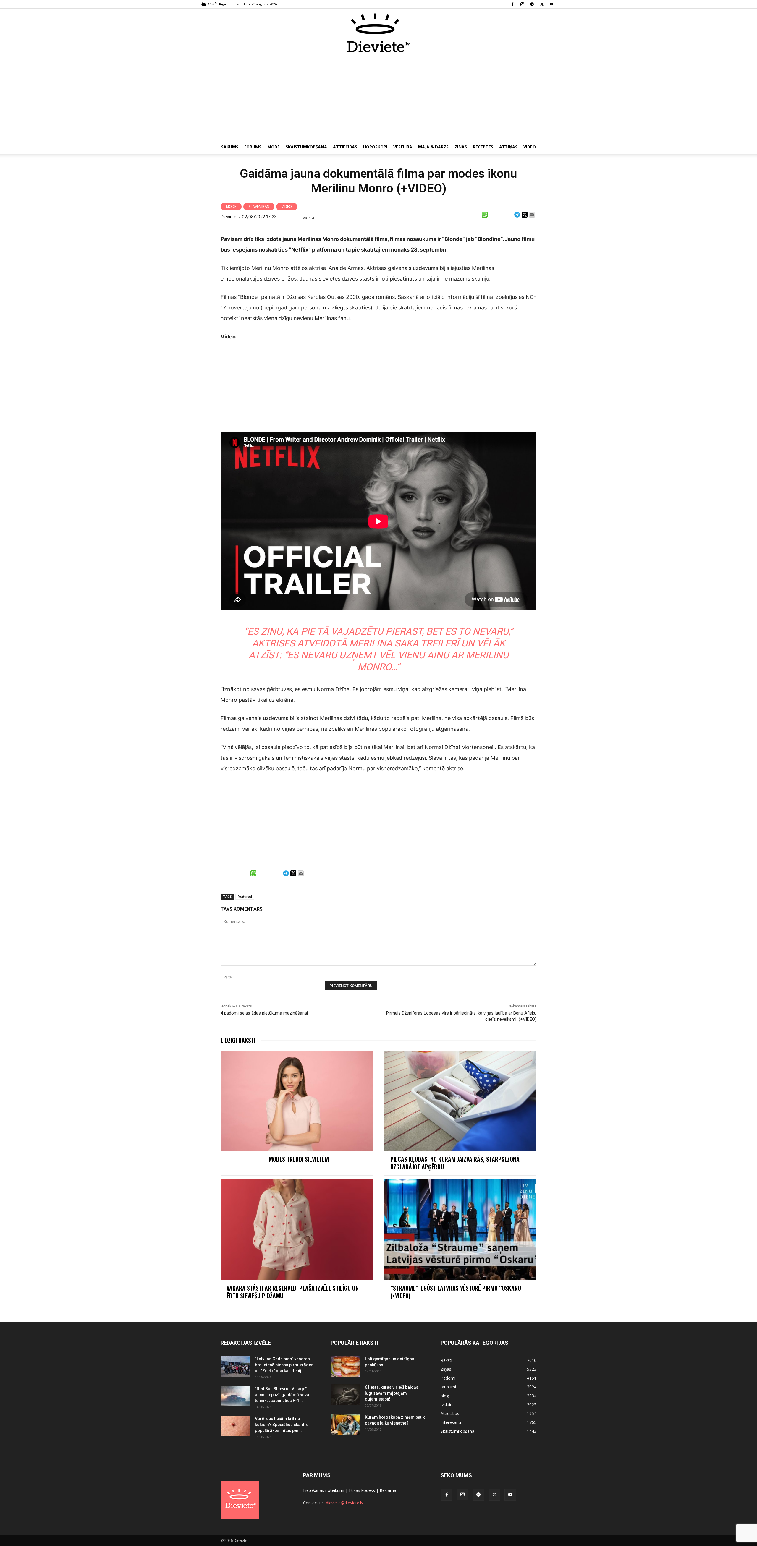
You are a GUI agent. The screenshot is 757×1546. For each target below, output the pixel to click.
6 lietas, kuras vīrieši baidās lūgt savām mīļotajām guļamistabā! (391, 1393)
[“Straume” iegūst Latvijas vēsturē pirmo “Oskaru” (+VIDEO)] (460, 1229)
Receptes (483, 147)
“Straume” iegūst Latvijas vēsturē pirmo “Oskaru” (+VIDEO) (456, 1292)
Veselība (402, 147)
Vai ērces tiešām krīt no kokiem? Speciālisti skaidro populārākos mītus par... (282, 1424)
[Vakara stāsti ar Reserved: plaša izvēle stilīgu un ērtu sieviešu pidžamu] (297, 1229)
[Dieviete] (378, 33)
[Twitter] (541, 4)
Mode (273, 147)
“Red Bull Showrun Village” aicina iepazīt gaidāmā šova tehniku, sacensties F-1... (282, 1394)
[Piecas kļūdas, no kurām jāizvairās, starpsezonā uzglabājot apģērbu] (460, 1101)
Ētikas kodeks (362, 1490)
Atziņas (508, 147)
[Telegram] (532, 4)
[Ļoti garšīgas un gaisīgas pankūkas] (345, 1366)
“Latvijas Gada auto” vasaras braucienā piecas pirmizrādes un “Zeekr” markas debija (284, 1365)
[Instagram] (522, 4)
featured (245, 896)
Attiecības (345, 147)
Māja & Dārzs (433, 147)
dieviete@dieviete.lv (344, 1503)
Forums (252, 147)
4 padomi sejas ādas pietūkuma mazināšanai (264, 1013)
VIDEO (529, 147)
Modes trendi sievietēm (299, 1159)
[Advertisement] (378, 97)
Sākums (229, 147)
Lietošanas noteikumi (323, 1490)
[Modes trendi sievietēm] (297, 1101)
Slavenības (259, 206)
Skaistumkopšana (306, 147)
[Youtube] (551, 4)
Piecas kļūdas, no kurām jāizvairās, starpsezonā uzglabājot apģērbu (455, 1163)
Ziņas (460, 147)
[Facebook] (512, 4)
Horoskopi (375, 147)
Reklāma (388, 1490)
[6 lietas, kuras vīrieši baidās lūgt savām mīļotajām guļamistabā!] (345, 1394)
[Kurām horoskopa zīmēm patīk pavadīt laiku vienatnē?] (345, 1424)
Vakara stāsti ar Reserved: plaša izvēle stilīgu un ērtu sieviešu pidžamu (293, 1292)
